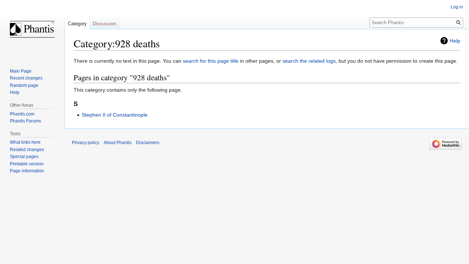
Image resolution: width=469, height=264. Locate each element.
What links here (25, 142)
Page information (27, 170)
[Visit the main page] (32, 29)
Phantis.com (22, 114)
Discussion (104, 23)
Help (455, 41)
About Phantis (118, 142)
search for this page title (211, 61)
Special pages (24, 156)
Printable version (27, 163)
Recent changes (26, 78)
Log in (457, 7)
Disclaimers (147, 142)
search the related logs (309, 61)
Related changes (27, 149)
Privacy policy (85, 142)
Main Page (21, 71)
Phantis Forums (25, 121)
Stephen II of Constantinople (115, 115)
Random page (24, 85)
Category (77, 23)
